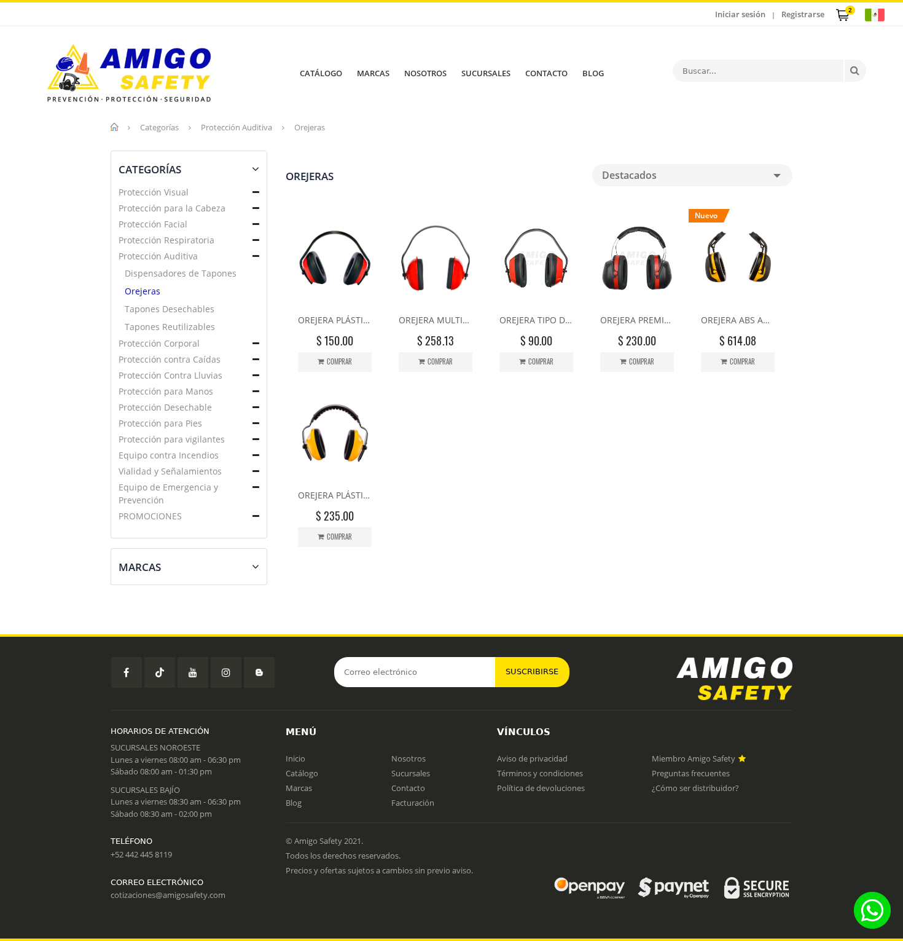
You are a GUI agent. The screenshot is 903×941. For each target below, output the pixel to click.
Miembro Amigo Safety (694, 758)
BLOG (593, 73)
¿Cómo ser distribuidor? (695, 787)
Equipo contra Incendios (169, 455)
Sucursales (410, 773)
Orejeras (142, 291)
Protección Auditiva (236, 127)
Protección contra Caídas (170, 359)
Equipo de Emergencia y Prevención (168, 493)
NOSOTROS (425, 73)
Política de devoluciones (541, 787)
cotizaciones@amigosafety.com (168, 894)
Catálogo (302, 773)
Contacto (408, 787)
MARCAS (373, 73)
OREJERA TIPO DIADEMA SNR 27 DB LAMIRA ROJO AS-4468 (536, 320)
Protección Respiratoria (166, 240)
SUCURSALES (485, 73)
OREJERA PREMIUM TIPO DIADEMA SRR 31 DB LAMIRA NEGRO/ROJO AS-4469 (637, 320)
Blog (294, 802)
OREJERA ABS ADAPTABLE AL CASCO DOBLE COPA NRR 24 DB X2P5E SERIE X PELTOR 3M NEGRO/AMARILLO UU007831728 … (738, 320)
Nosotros (408, 758)
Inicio (295, 758)
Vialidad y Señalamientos (170, 471)
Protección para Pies (160, 423)
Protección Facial (153, 224)
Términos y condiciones (540, 773)
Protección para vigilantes (172, 439)
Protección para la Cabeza (172, 208)
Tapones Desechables (169, 309)
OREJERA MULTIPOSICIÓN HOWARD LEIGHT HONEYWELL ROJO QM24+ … (435, 320)
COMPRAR (339, 361)
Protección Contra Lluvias (170, 375)
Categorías (159, 127)
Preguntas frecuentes (691, 773)
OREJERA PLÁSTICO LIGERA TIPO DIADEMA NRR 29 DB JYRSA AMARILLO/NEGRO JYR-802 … (335, 495)
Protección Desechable (165, 407)
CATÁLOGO (321, 73)
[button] (255, 192)
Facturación (412, 802)
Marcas (299, 787)
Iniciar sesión (740, 14)
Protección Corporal (159, 343)
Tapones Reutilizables (170, 327)
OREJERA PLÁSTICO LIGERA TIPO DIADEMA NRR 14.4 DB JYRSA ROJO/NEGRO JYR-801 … (335, 320)
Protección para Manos (166, 391)
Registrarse (802, 14)
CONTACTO (546, 73)
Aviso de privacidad (532, 758)
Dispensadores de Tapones (181, 273)
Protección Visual (154, 192)
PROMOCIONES (150, 516)
